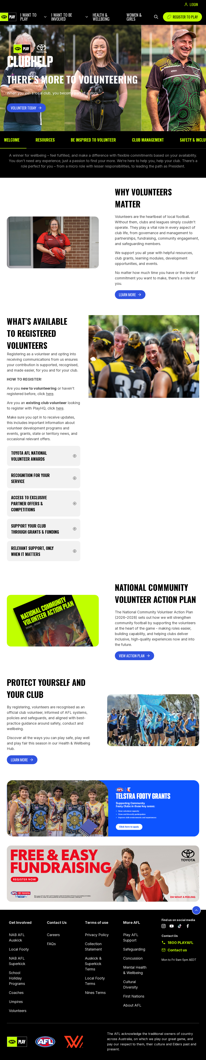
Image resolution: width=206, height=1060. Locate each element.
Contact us (177, 950)
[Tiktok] (180, 927)
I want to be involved (61, 17)
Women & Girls (134, 17)
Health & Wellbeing (101, 17)
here (49, 394)
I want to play (28, 17)
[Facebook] (188, 927)
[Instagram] (164, 927)
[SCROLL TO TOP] (196, 910)
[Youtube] (172, 927)
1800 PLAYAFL (180, 943)
